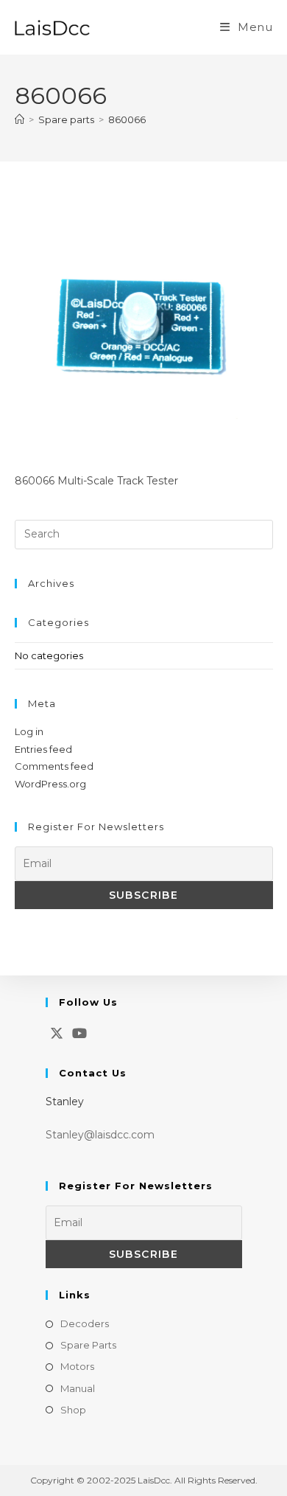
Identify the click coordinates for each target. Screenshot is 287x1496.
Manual (77, 1388)
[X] (56, 1034)
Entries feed (43, 749)
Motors (77, 1366)
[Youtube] (79, 1034)
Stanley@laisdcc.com (100, 1134)
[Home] (19, 119)
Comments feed (54, 766)
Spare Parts (88, 1345)
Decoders (84, 1323)
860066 (127, 119)
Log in (29, 731)
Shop (73, 1410)
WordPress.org (50, 784)
